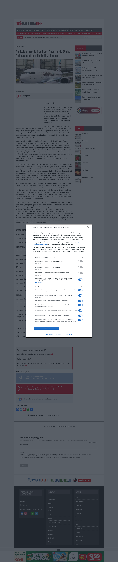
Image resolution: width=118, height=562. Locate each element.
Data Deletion (49, 334)
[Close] (89, 228)
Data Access (59, 334)
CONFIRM (46, 328)
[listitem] (59, 257)
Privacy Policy (69, 334)
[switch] (80, 261)
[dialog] (59, 281)
